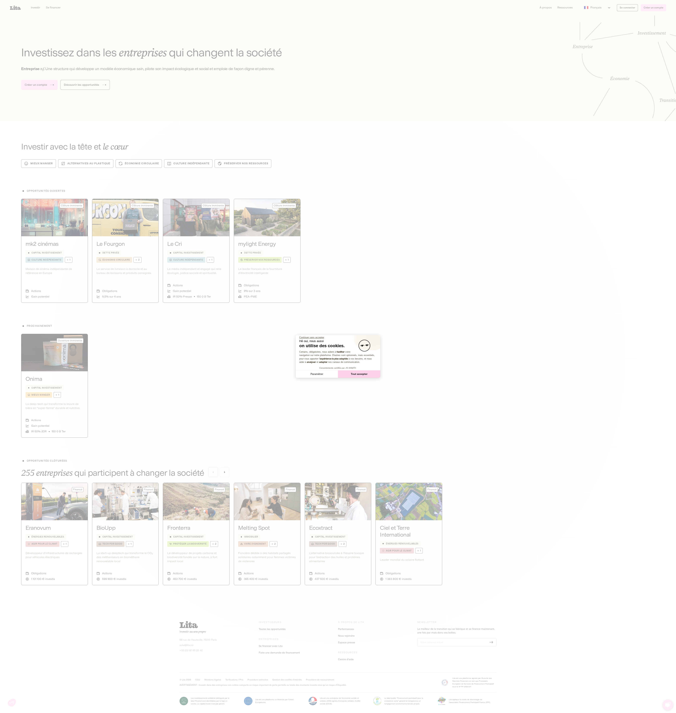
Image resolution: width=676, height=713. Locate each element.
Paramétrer (317, 374)
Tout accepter (359, 374)
